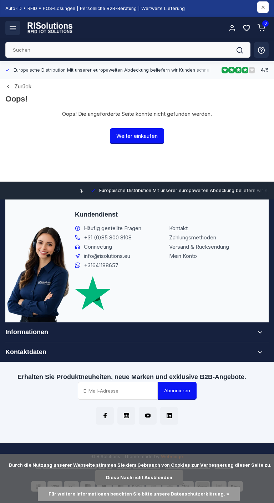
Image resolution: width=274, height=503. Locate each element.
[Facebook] (105, 416)
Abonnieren (177, 390)
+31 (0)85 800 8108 (108, 237)
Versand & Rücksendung (199, 246)
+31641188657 (101, 265)
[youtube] (148, 416)
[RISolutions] (50, 27)
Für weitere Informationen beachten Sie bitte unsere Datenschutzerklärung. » (139, 494)
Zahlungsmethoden (192, 237)
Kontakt (178, 228)
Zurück (22, 86)
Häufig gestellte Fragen (112, 228)
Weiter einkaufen (137, 136)
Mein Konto (183, 256)
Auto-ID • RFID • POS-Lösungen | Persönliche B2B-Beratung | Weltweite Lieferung (95, 8)
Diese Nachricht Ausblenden (139, 477)
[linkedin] (169, 416)
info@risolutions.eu (107, 256)
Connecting (98, 246)
